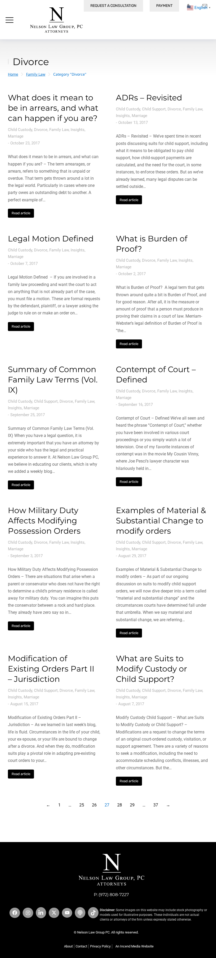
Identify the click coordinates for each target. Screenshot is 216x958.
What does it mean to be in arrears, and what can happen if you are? (53, 108)
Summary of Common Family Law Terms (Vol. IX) (52, 379)
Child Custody (20, 129)
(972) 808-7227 (114, 894)
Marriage (15, 136)
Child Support (154, 109)
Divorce (40, 129)
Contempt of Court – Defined (156, 374)
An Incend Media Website (134, 946)
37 (155, 805)
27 (107, 805)
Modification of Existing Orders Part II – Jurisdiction (51, 669)
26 (94, 805)
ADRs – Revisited (149, 98)
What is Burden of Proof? (151, 244)
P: (96, 894)
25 (81, 805)
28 (119, 805)
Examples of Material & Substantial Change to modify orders (161, 520)
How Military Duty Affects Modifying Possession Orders (44, 520)
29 (132, 805)
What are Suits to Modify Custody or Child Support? (151, 669)
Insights (78, 129)
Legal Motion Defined (51, 239)
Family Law (59, 129)
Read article (21, 213)
